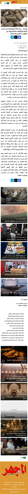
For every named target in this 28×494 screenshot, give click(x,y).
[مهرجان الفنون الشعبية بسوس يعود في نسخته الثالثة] (14, 251)
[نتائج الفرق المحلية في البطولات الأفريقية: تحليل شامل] (14, 355)
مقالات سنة (14, 487)
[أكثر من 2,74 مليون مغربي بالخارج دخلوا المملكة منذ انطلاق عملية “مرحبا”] (14, 333)
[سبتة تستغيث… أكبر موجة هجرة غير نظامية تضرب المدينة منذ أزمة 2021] (14, 340)
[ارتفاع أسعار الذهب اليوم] (14, 328)
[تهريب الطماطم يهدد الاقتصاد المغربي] (14, 324)
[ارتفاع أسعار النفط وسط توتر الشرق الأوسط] (14, 321)
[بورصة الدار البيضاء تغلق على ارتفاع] (14, 314)
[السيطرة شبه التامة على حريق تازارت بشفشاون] (14, 214)
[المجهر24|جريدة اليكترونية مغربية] (14, 2)
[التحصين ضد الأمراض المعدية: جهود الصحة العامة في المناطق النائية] (14, 410)
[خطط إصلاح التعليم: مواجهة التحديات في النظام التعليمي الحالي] (14, 373)
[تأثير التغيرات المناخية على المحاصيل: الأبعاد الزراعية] (14, 391)
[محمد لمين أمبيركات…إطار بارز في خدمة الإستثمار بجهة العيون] (14, 338)
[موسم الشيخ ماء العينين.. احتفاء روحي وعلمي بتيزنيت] (14, 269)
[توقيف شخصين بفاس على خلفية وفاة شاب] (14, 232)
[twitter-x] (15, 37)
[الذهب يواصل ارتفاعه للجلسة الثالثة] (14, 316)
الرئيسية (25, 7)
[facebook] (19, 37)
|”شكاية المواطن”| (8, 482)
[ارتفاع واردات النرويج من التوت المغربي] (14, 331)
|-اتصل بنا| (15, 482)
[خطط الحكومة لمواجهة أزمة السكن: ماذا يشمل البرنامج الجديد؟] (14, 428)
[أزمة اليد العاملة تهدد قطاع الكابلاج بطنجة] (14, 196)
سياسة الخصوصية (7, 484)
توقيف (21, 7)
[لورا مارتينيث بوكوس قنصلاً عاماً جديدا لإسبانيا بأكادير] (14, 335)
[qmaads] (14, 469)
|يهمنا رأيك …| (14, 484)
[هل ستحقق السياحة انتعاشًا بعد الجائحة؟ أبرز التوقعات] (14, 446)
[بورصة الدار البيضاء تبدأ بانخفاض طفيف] (14, 319)
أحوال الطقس (21, 482)
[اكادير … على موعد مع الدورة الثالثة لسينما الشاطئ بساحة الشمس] (14, 287)
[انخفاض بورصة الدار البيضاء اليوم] (14, 326)
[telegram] (12, 37)
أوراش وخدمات (21, 484)
